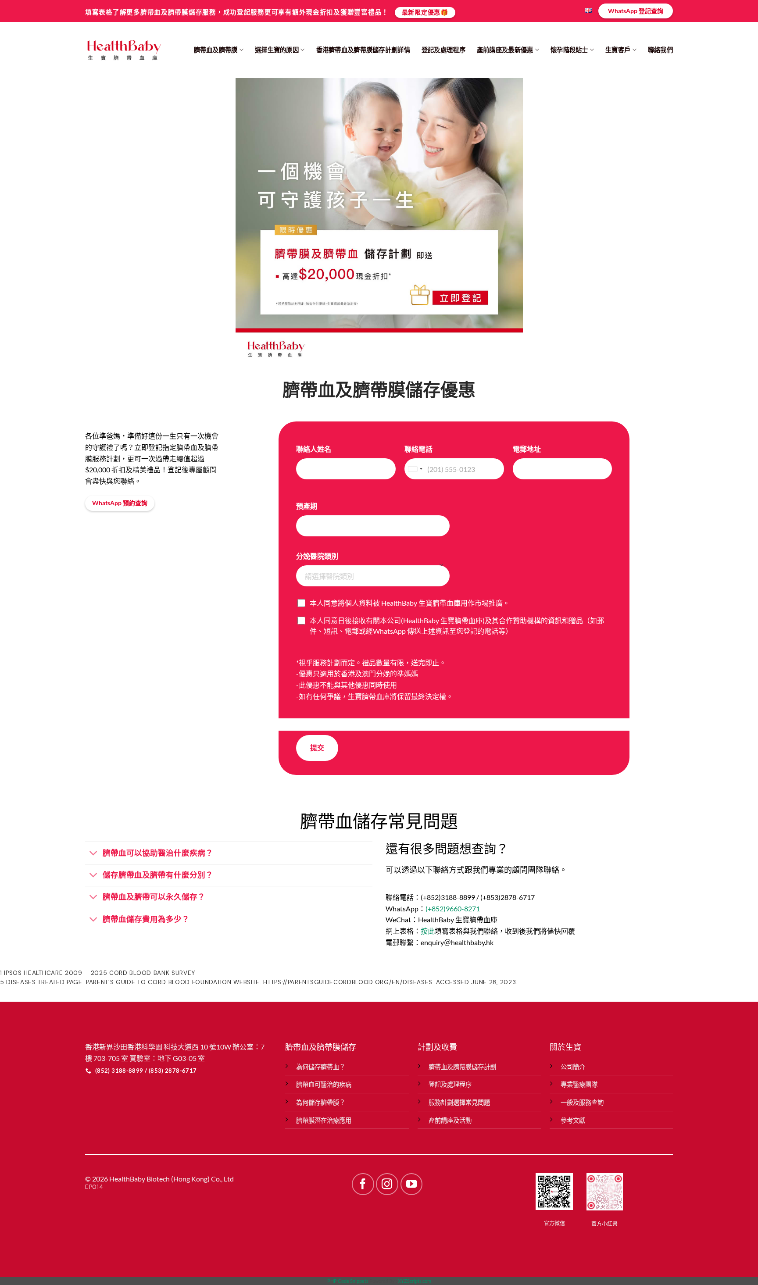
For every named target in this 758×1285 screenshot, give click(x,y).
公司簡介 (573, 1067)
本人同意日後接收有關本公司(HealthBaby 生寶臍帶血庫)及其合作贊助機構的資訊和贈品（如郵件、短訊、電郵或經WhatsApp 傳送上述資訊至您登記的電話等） (457, 625)
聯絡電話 (418, 449)
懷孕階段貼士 (569, 50)
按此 (428, 931)
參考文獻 (573, 1120)
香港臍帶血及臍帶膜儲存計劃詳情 (363, 50)
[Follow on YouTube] (411, 1184)
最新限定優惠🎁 (425, 12)
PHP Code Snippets (347, 1281)
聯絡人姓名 (313, 449)
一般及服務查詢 (582, 1102)
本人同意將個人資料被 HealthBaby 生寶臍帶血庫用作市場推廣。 (410, 603)
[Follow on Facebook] (363, 1184)
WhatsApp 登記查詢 (635, 10)
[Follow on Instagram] (387, 1184)
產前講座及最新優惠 (505, 50)
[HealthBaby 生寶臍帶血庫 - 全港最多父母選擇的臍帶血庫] (123, 50)
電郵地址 (527, 449)
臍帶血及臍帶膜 (216, 50)
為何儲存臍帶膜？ (320, 1102)
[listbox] (373, 575)
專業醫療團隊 (579, 1084)
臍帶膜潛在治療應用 (323, 1120)
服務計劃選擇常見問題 (459, 1102)
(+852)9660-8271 (452, 908)
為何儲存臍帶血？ (320, 1067)
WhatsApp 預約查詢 (119, 503)
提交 (317, 747)
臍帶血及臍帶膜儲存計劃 (462, 1067)
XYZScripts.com (414, 1281)
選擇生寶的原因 (277, 50)
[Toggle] (93, 853)
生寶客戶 (617, 50)
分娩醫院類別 (317, 556)
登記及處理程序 (443, 50)
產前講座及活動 (450, 1120)
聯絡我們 (660, 50)
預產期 (306, 506)
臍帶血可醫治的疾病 (323, 1084)
